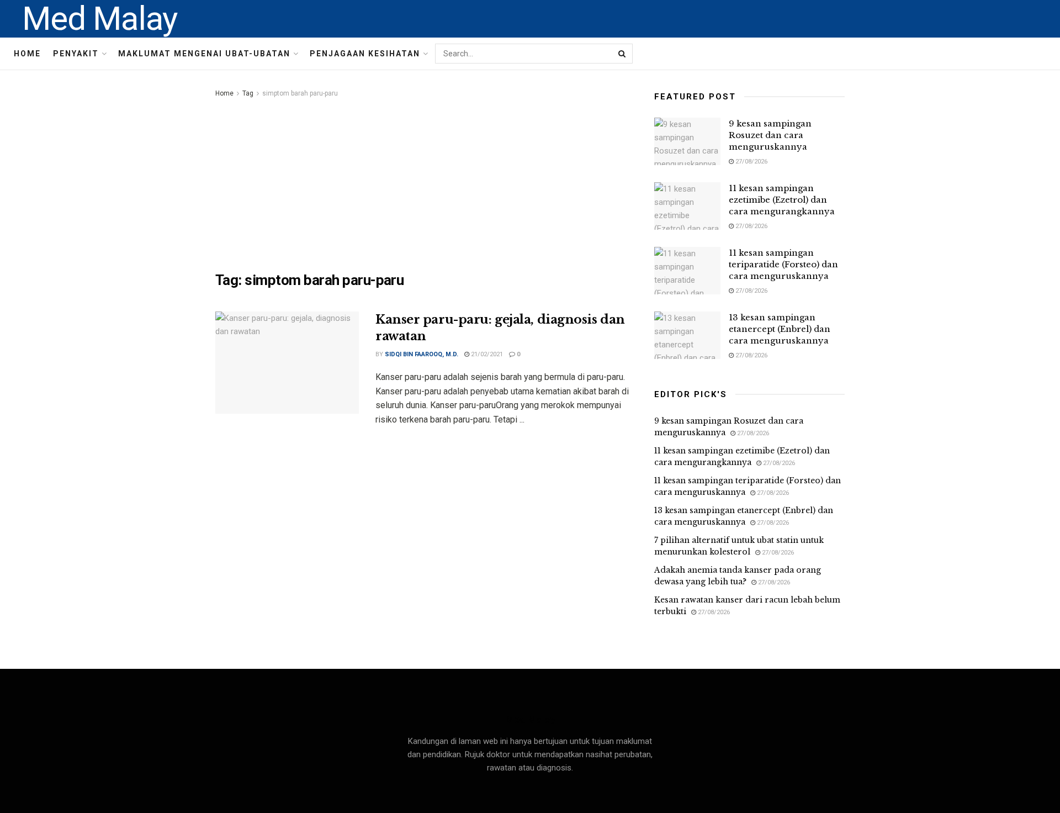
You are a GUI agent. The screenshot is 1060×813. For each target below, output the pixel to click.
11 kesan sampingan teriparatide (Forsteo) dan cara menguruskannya (783, 264)
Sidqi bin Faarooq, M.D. (421, 354)
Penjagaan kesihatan (365, 53)
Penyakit (76, 53)
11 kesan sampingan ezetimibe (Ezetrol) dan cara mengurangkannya (782, 200)
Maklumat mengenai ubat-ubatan (204, 53)
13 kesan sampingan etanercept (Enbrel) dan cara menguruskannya (779, 329)
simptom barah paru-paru (300, 93)
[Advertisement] (422, 182)
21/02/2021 (486, 354)
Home (27, 53)
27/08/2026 (750, 161)
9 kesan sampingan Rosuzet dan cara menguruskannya (770, 135)
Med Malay (99, 18)
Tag (247, 93)
